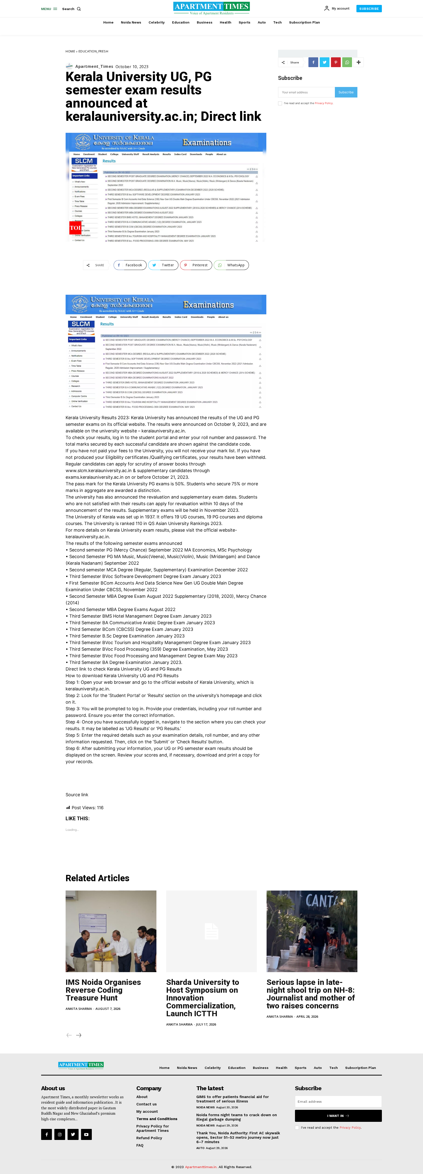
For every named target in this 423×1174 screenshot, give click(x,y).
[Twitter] (324, 62)
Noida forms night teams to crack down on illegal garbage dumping (236, 1117)
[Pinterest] (336, 62)
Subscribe (346, 92)
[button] (72, 9)
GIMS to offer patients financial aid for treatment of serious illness (232, 1099)
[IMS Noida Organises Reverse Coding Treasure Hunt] (111, 931)
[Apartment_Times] (70, 66)
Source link (77, 794)
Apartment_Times (94, 66)
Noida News (205, 1107)
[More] (358, 62)
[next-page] (78, 1035)
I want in (335, 1116)
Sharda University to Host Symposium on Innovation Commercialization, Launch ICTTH (202, 998)
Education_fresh (93, 51)
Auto (200, 1148)
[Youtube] (86, 1134)
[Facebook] (313, 62)
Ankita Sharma (79, 1008)
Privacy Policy (324, 103)
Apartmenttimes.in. (201, 1167)
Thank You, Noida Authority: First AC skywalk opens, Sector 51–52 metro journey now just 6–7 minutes (238, 1137)
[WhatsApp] (347, 62)
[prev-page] (69, 1035)
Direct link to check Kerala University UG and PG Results (124, 669)
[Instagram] (59, 1134)
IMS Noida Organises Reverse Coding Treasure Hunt (103, 990)
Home (70, 51)
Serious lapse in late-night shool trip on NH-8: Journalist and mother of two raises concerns (311, 994)
